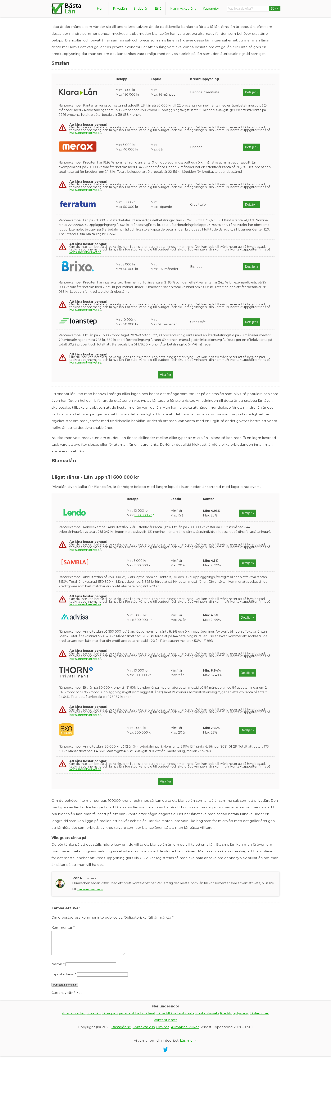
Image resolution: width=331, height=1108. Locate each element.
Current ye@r (63, 993)
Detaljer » (251, 92)
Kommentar (63, 927)
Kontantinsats (207, 1013)
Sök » (275, 8)
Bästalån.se (121, 1027)
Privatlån (120, 8)
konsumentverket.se (85, 133)
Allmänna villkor (185, 1027)
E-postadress (64, 974)
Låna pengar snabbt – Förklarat (129, 1013)
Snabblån (141, 8)
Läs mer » (188, 1040)
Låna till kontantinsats (175, 1013)
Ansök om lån (74, 1013)
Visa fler (165, 374)
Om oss (162, 1027)
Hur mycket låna (183, 8)
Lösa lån (94, 1013)
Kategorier (211, 8)
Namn (58, 964)
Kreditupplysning (234, 1013)
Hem (100, 8)
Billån (159, 8)
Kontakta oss (144, 1027)
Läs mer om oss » (90, 889)
